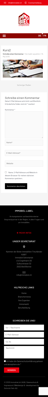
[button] (4, 35)
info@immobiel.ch (24, 275)
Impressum (8, 385)
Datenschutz (31, 382)
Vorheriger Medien (24, 85)
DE (39, 35)
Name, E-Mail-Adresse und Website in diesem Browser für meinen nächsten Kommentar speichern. (21, 175)
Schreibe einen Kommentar (13, 54)
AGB (23, 382)
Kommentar (10, 110)
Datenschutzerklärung (26, 361)
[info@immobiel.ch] (24, 272)
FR (44, 35)
